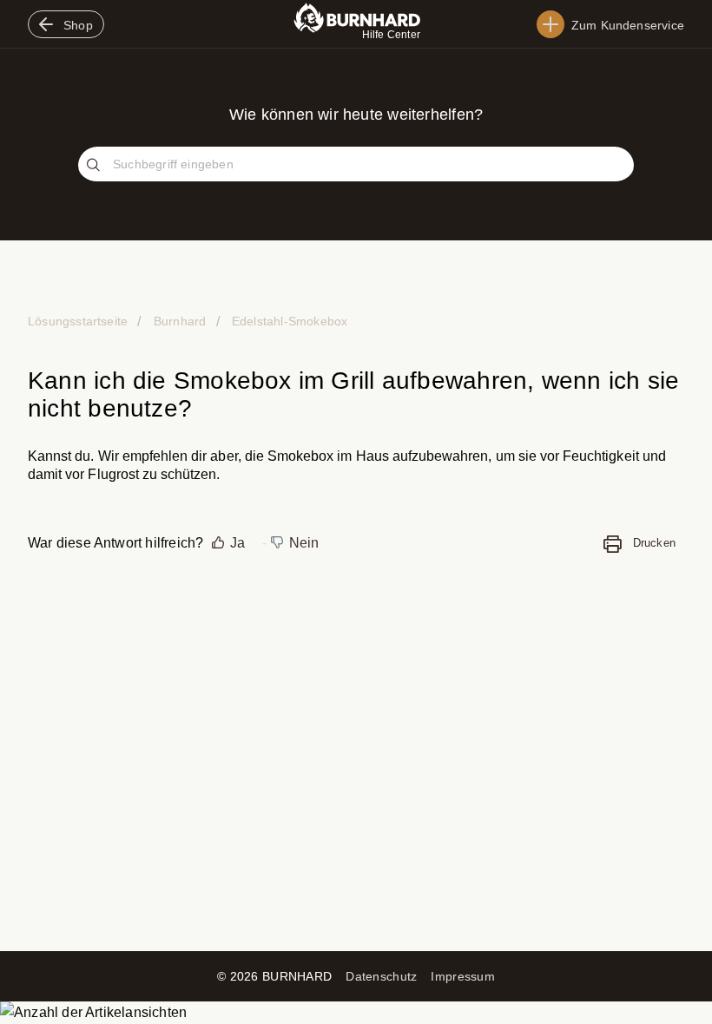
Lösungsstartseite (79, 321)
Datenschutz (381, 976)
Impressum (463, 976)
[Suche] (95, 165)
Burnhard (179, 321)
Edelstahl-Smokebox (288, 321)
